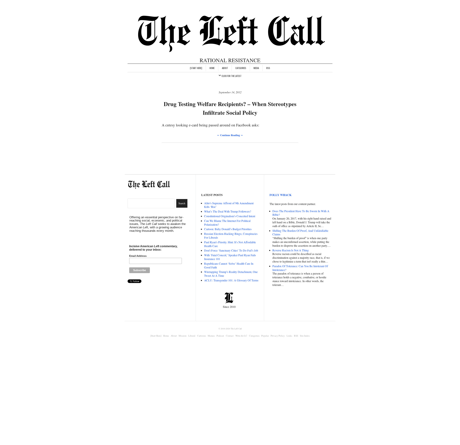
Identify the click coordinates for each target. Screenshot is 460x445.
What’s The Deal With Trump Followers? (227, 211)
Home (212, 68)
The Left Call (236, 328)
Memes (211, 335)
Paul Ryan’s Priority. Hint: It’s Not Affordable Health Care (230, 244)
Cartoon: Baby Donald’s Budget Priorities (228, 229)
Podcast (220, 335)
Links (289, 335)
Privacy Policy (278, 335)
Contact (230, 335)
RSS (268, 68)
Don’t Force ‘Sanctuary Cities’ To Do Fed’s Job (231, 250)
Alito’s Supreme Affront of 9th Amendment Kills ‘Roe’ (229, 205)
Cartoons (201, 335)
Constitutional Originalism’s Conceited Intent (229, 216)
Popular (265, 335)
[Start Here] (196, 68)
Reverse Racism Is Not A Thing (290, 250)
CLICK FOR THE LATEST (232, 76)
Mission (183, 335)
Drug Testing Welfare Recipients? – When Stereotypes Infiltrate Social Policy (230, 108)
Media (256, 68)
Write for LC (241, 335)
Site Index (305, 335)
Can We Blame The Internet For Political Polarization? (227, 222)
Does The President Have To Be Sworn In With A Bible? (300, 213)
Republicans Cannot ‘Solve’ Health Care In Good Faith (228, 265)
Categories (240, 68)
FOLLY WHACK (280, 195)
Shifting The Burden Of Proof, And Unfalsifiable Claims (300, 232)
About (225, 68)
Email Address (138, 255)
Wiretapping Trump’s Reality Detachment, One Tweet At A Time (231, 273)
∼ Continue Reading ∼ (230, 135)
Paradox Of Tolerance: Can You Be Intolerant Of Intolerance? (300, 268)
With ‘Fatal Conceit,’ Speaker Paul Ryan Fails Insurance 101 (230, 257)
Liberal (191, 335)
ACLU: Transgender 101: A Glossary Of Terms (231, 280)
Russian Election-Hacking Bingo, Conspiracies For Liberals (230, 235)
